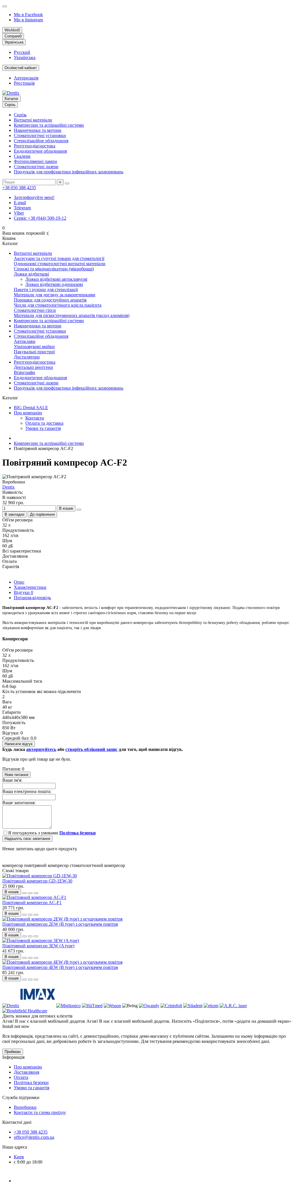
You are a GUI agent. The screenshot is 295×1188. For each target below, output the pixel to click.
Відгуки (23, 592)
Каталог (11, 98)
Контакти (34, 417)
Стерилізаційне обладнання (41, 140)
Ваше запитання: (18, 802)
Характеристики (30, 587)
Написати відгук (19, 744)
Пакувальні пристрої (34, 351)
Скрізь (20, 114)
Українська (24, 57)
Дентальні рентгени (33, 367)
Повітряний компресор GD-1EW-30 (37, 880)
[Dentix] (10, 1005)
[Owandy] (149, 1005)
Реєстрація (24, 83)
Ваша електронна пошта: (26, 791)
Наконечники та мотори (37, 130)
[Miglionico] (68, 1005)
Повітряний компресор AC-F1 (32, 902)
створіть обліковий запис (91, 749)
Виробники (25, 1107)
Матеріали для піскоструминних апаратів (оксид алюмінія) (71, 315)
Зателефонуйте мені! (34, 197)
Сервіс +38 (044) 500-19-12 (40, 218)
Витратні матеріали (33, 119)
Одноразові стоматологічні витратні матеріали (59, 263)
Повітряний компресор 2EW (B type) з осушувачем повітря (60, 924)
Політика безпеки (31, 1082)
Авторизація (26, 77)
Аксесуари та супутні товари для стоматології (59, 258)
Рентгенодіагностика (34, 145)
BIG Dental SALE (31, 407)
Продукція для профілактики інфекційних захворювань (68, 171)
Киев (19, 1156)
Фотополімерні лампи (35, 161)
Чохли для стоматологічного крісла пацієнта (57, 305)
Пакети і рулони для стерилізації (46, 289)
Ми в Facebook (28, 14)
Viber (19, 212)
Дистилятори (27, 356)
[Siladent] (193, 1005)
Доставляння (26, 1072)
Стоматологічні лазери (36, 166)
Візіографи (24, 372)
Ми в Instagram (28, 19)
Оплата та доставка (44, 423)
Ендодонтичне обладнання (40, 151)
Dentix (8, 487)
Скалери (22, 156)
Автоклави (24, 341)
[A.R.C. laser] (233, 1005)
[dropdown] (4, 6)
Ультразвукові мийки (34, 346)
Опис (19, 582)
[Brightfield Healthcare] (24, 1010)
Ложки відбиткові (31, 274)
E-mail (20, 202)
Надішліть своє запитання (27, 838)
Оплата (21, 1077)
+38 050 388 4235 (19, 187)
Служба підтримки (20, 1097)
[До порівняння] (36, 893)
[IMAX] (37, 1005)
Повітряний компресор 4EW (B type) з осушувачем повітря (60, 967)
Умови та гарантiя (31, 1087)
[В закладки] (30, 893)
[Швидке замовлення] (79, 510)
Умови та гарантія (43, 428)
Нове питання (16, 775)
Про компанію (28, 412)
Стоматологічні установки (40, 135)
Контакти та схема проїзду (40, 1112)
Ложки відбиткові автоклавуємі (56, 279)
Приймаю (13, 1052)
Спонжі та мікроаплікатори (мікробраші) (54, 268)
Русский (22, 52)
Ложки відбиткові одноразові (54, 284)
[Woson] (112, 1005)
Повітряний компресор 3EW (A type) (38, 945)
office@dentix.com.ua (34, 1137)
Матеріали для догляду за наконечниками (54, 294)
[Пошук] (67, 183)
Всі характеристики (21, 551)
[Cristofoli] (171, 1005)
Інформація (13, 1057)
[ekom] (211, 1005)
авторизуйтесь (41, 749)
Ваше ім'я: (12, 780)
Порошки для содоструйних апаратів (50, 299)
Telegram (22, 207)
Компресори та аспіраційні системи (49, 125)
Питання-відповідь (32, 597)
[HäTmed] (92, 1005)
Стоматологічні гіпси (35, 310)
